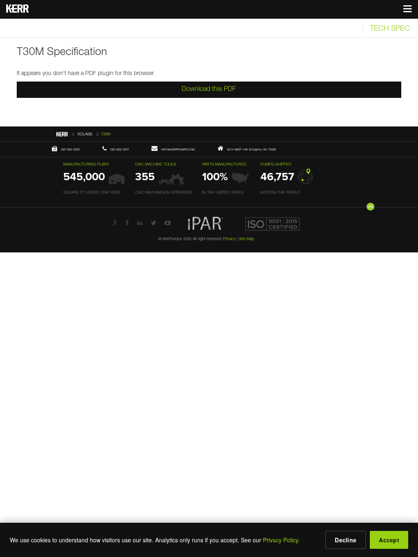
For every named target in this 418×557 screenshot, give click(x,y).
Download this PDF (209, 89)
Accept (389, 540)
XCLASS (85, 135)
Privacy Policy (280, 540)
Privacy (229, 239)
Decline (345, 540)
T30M (105, 135)
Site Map (246, 239)
